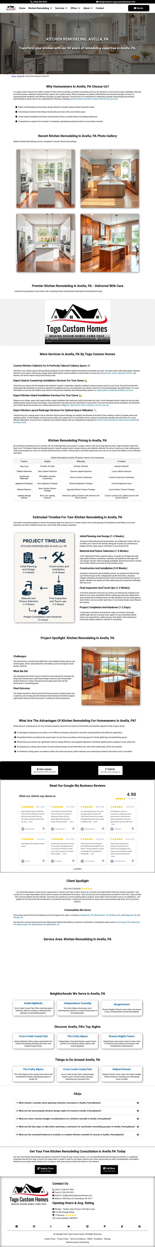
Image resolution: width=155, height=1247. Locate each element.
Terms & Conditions (78, 1239)
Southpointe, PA (86, 915)
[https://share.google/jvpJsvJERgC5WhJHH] (139, 1226)
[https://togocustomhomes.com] (11, 8)
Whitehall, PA (40, 924)
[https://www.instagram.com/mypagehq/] (33, 1226)
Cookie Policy (49, 1239)
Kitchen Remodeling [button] (39, 8)
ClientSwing (84, 1242)
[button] (66, 8)
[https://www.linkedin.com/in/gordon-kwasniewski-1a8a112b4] (68, 1226)
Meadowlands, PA (101, 915)
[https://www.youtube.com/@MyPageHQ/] (87, 1226)
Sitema (106, 1239)
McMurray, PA (114, 915)
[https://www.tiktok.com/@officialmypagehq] (121, 1226)
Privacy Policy (62, 1239)
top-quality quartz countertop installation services (113, 390)
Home (14, 76)
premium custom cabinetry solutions (118, 373)
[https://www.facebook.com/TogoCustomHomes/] (16, 1226)
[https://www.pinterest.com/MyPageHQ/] (104, 1226)
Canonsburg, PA (123, 922)
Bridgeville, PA (130, 915)
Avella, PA (20, 76)
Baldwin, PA (54, 924)
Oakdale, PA (18, 917)
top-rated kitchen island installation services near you (88, 405)
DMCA (90, 1239)
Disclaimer (98, 1239)
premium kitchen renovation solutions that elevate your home (94, 99)
